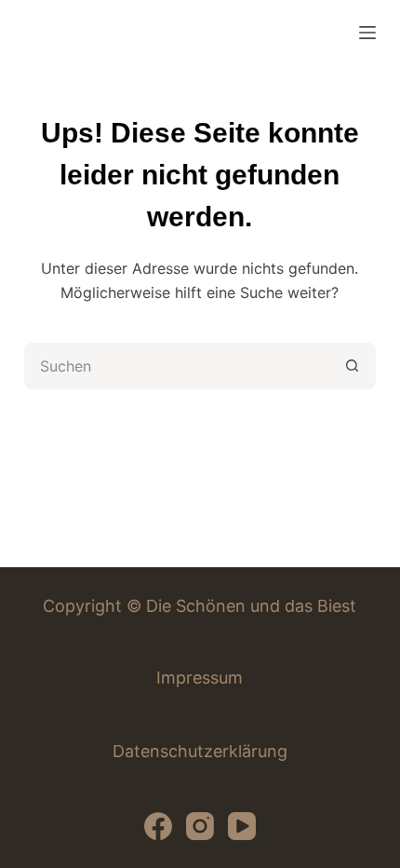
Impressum (199, 677)
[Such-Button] (352, 366)
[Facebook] (158, 826)
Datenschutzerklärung (200, 751)
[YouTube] (242, 826)
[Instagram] (200, 826)
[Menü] (367, 32)
